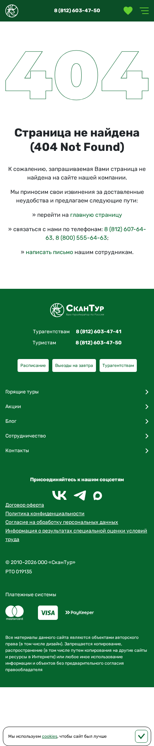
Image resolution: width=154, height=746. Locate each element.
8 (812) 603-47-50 (77, 11)
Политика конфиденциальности (45, 514)
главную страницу (96, 214)
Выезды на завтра (74, 365)
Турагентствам (118, 365)
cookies (49, 736)
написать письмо (49, 252)
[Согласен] (141, 736)
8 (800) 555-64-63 (81, 237)
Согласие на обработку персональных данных (61, 522)
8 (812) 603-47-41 (98, 332)
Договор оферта (24, 505)
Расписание (33, 365)
